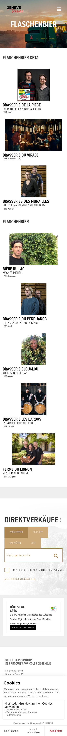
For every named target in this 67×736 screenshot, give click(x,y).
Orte (33, 542)
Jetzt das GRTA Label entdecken (23, 628)
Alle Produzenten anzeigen (19, 579)
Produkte (38, 532)
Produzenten (16, 532)
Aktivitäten (15, 542)
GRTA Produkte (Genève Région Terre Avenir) (37, 570)
